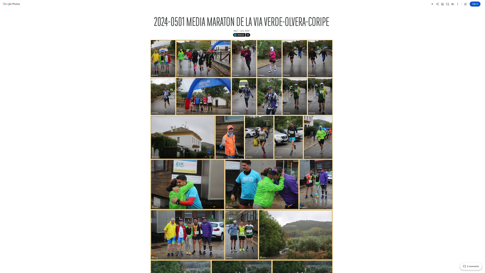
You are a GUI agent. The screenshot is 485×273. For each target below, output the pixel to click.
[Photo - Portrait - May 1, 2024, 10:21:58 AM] (259, 137)
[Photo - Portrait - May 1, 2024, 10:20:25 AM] (294, 96)
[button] (465, 4)
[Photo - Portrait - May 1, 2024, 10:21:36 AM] (229, 137)
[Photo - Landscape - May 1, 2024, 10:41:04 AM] (295, 235)
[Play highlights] (432, 4)
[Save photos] (452, 4)
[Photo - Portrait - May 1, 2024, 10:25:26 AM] (315, 184)
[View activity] (447, 4)
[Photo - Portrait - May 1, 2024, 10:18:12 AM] (244, 58)
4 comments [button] (473, 266)
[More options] (457, 4)
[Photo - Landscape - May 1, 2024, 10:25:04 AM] (187, 184)
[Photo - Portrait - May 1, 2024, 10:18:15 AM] (269, 58)
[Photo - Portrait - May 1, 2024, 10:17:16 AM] (163, 58)
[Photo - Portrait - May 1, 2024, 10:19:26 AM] (269, 96)
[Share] (437, 4)
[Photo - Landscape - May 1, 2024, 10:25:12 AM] (262, 184)
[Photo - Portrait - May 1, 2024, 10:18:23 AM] (163, 96)
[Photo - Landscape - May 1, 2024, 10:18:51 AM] (203, 96)
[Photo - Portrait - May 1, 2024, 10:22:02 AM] (288, 137)
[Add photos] (442, 4)
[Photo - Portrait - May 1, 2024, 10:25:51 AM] (241, 235)
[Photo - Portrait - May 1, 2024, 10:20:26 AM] (320, 96)
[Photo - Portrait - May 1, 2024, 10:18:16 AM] (294, 58)
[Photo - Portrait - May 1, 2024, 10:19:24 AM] (244, 96)
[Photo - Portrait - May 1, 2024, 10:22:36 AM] (318, 137)
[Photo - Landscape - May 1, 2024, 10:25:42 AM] (187, 235)
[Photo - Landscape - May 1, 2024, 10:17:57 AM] (203, 58)
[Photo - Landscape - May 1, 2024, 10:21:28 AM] (183, 137)
